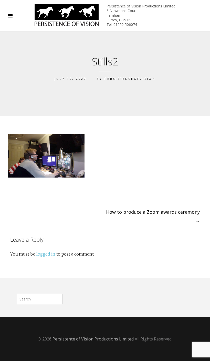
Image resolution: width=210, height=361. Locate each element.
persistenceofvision (129, 79)
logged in (45, 254)
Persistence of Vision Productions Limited (93, 339)
